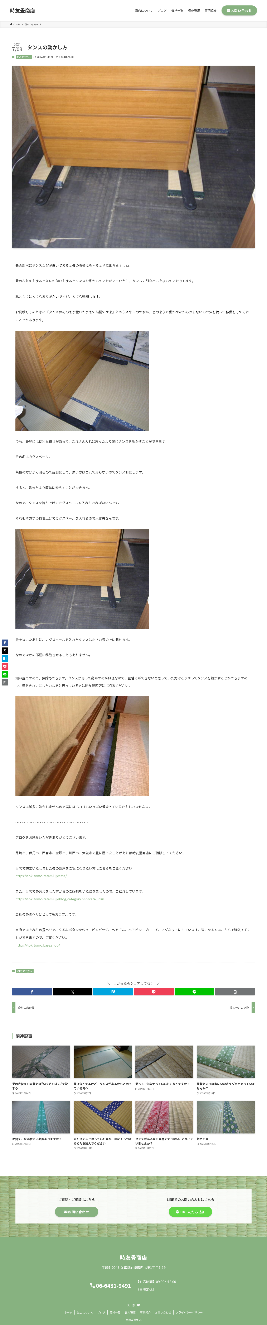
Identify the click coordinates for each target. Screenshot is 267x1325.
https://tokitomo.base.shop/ (37, 945)
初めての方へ (24, 57)
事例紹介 (145, 1312)
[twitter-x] (128, 1305)
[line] (138, 1305)
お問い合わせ (163, 1312)
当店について (85, 1312)
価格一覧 (115, 1312)
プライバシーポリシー (189, 1312)
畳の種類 (130, 1312)
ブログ (101, 1312)
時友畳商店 (22, 10)
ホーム (68, 1312)
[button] (32, 991)
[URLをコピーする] (235, 991)
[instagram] (133, 1305)
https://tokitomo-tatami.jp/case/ (41, 875)
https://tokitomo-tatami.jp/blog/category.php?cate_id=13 (61, 898)
